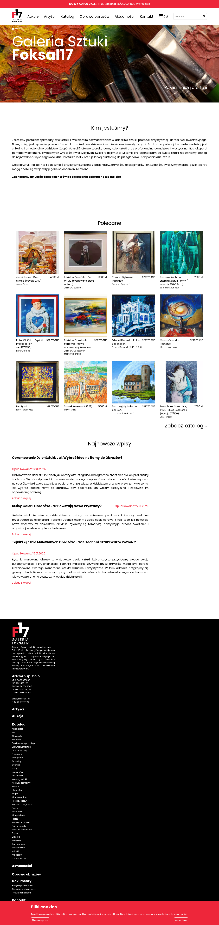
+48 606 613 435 (20, 701)
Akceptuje (181, 920)
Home (18, 28)
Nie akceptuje (40, 920)
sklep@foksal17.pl (21, 698)
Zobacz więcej (21, 498)
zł (166, 17)
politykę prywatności (139, 914)
